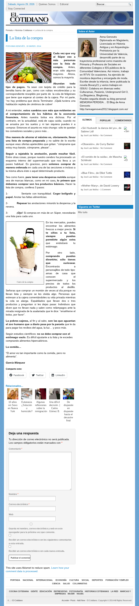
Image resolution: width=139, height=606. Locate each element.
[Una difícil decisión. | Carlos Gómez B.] (54, 394)
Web (11, 514)
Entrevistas (60, 591)
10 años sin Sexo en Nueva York (13, 407)
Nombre (13, 494)
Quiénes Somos (47, 4)
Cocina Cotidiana (19, 591)
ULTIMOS (87, 120)
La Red (114, 591)
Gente (34, 591)
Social (85, 580)
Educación (46, 591)
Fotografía (76, 591)
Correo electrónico (19, 504)
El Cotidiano (17, 600)
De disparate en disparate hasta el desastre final (68, 411)
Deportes (97, 580)
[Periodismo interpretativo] (69, 18)
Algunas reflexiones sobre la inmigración (41, 407)
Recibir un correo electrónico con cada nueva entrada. (37, 551)
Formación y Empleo (117, 580)
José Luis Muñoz (91, 135)
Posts (72, 600)
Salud (66, 583)
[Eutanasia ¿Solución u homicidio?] (26, 394)
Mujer (71, 594)
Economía (61, 580)
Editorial (64, 4)
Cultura (74, 580)
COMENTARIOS (123, 120)
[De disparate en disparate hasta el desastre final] (68, 394)
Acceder (65, 600)
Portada (9, 30)
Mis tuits (82, 212)
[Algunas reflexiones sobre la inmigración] (40, 394)
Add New (81, 600)
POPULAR (105, 120)
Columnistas (80, 583)
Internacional (44, 580)
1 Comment (105, 189)
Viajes (80, 594)
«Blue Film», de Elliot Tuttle (96, 172)
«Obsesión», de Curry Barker (97, 144)
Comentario (15, 449)
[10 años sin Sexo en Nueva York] (12, 394)
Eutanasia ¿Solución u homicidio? (26, 407)
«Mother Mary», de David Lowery (100, 185)
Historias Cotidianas (23, 30)
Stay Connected (16, 8)
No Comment (106, 135)
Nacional (28, 580)
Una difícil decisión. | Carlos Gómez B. (54, 407)
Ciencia (56, 583)
